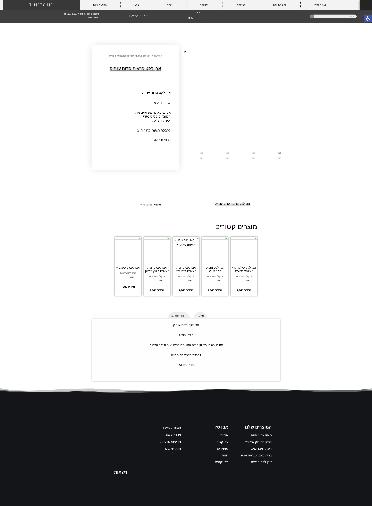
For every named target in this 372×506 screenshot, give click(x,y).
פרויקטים (240, 5)
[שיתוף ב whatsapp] (182, 204)
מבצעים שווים (100, 5)
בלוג (137, 5)
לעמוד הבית (320, 5)
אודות (169, 5)
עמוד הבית (157, 56)
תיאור (200, 316)
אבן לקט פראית (143, 56)
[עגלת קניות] (366, 5)
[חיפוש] (312, 16)
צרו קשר (204, 5)
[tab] (201, 315)
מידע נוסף (244, 290)
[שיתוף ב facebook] (189, 204)
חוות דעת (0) (178, 316)
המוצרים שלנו (280, 5)
